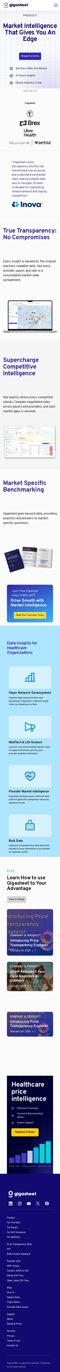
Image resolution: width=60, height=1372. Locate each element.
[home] (16, 5)
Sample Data (13, 1297)
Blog (9, 1287)
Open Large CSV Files (18, 1280)
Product (11, 1217)
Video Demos (13, 1302)
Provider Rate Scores (17, 1307)
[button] (55, 5)
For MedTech (13, 1237)
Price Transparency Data (19, 1244)
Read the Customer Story (30, 615)
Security (11, 1331)
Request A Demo (25, 1132)
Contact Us (12, 1345)
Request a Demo (30, 56)
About (10, 1319)
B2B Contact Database (18, 1254)
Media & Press (14, 1324)
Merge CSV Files (15, 1275)
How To (10, 1292)
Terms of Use (13, 1340)
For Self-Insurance (16, 1232)
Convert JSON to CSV (18, 1270)
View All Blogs (16, 899)
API (9, 1249)
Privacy (11, 1336)
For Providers (13, 1222)
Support (11, 1314)
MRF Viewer (13, 1266)
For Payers (12, 1227)
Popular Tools (14, 1261)
